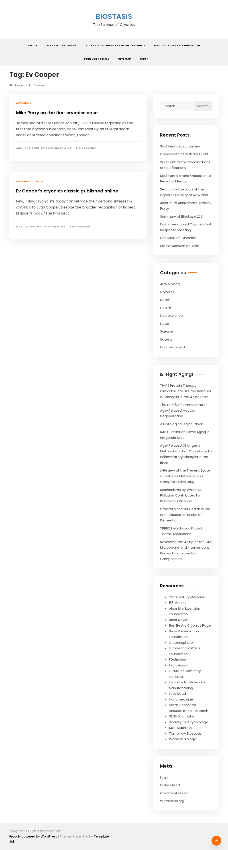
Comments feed (174, 793)
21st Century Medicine (187, 597)
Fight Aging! (179, 374)
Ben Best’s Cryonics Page (190, 625)
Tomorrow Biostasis (185, 733)
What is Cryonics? (62, 45)
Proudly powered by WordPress (33, 836)
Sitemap (124, 59)
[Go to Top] (216, 841)
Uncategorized (172, 347)
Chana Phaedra (53, 226)
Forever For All (96, 59)
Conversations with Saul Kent (184, 154)
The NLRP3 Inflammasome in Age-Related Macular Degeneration (183, 410)
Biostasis (114, 16)
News (164, 323)
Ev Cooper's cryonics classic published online (67, 191)
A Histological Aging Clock (181, 424)
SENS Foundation (182, 716)
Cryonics (23, 103)
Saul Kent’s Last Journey (180, 146)
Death (38, 181)
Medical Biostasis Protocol (177, 45)
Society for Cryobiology (188, 722)
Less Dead (177, 693)
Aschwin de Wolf (59, 148)
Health (165, 307)
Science (166, 331)
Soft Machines (181, 727)
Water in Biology (182, 739)
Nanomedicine (181, 699)
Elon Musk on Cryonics (178, 237)
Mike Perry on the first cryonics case (57, 113)
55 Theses (177, 602)
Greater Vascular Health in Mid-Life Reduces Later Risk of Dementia (186, 515)
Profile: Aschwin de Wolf (179, 245)
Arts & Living (170, 284)
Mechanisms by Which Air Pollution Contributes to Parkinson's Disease (181, 495)
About (32, 45)
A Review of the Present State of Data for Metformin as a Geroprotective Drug (185, 476)
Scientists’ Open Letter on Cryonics (115, 45)
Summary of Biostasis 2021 (182, 216)
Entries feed (170, 785)
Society (166, 339)
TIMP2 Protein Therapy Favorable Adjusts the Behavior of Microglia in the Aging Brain (185, 391)
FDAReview (178, 659)
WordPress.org (172, 801)
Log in (164, 777)
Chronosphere (181, 642)
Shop (144, 59)
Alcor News (178, 619)
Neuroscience (171, 315)
